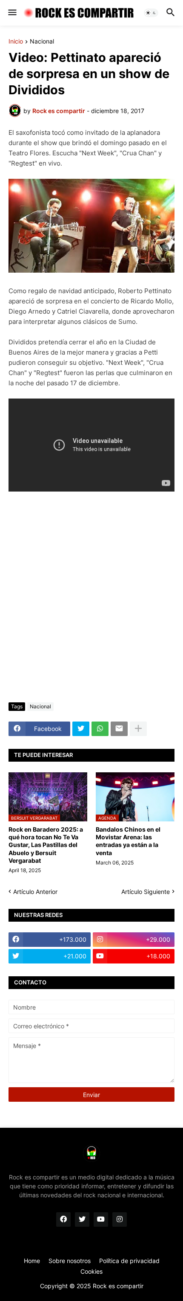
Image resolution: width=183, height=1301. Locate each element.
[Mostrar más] (138, 729)
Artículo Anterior (35, 891)
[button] (11, 13)
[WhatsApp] (100, 729)
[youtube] (101, 1219)
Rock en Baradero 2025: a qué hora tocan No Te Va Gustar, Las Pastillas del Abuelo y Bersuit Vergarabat (46, 845)
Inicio (16, 41)
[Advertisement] (91, 597)
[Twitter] (80, 729)
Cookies (91, 1271)
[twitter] (82, 1219)
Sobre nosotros (70, 1260)
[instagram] (119, 1219)
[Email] (119, 729)
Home (32, 1260)
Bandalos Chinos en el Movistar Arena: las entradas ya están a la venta (128, 841)
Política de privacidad (129, 1260)
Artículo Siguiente (145, 891)
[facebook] (63, 1219)
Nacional (42, 41)
